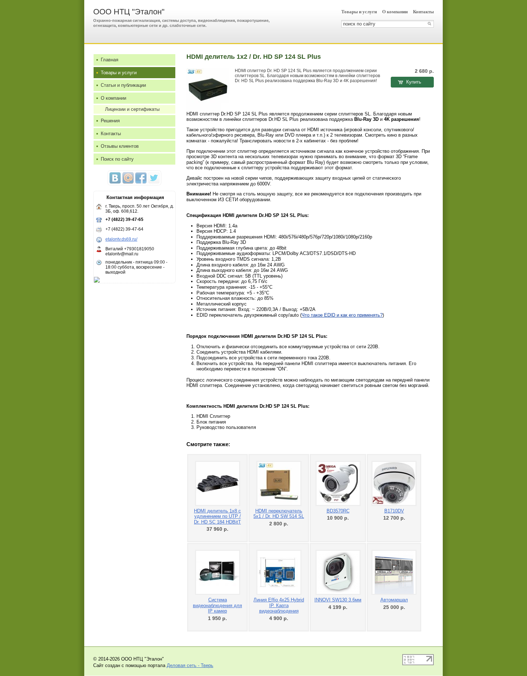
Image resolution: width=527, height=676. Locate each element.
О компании (395, 11)
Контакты (423, 11)
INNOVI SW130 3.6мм (337, 599)
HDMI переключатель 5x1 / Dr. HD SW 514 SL (278, 513)
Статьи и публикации (123, 85)
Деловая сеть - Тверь (190, 665)
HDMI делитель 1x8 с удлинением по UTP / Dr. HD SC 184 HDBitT (217, 516)
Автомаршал (394, 599)
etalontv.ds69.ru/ (121, 239)
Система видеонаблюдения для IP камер (217, 605)
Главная (109, 59)
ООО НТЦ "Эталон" (129, 11)
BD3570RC (338, 511)
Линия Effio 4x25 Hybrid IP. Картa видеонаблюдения (278, 605)
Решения (110, 120)
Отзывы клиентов (120, 146)
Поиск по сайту (117, 159)
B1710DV (394, 511)
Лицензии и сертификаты (132, 109)
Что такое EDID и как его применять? (342, 315)
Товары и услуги (359, 11)
